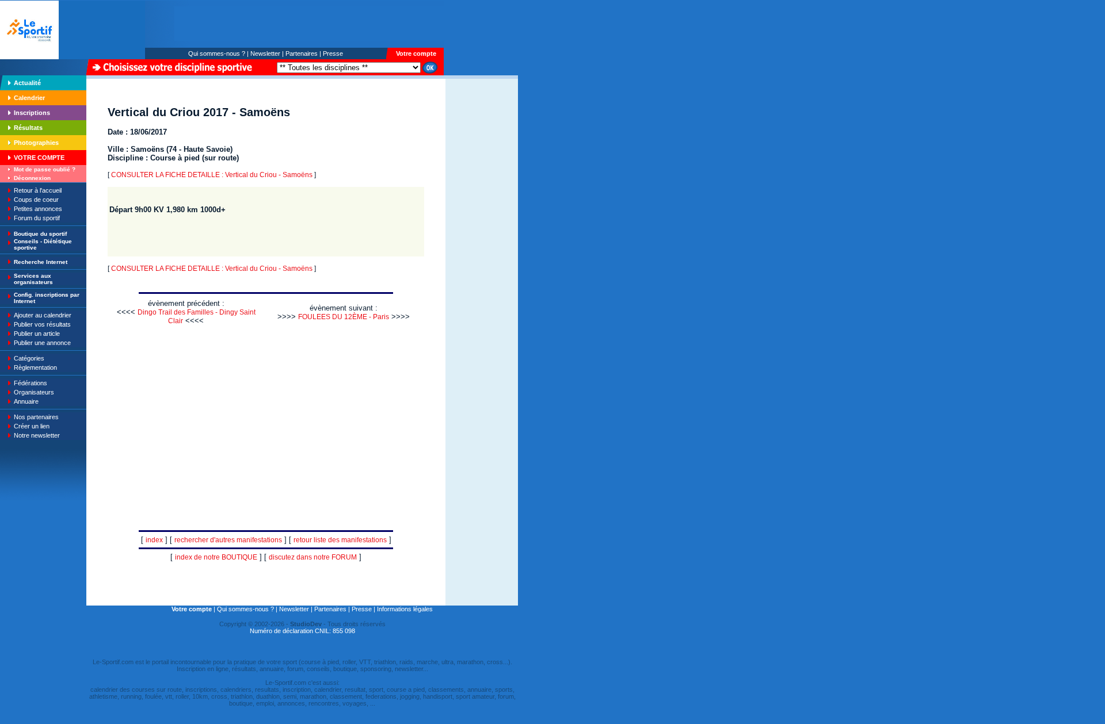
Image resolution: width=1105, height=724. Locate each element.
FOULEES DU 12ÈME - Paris (343, 317)
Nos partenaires (36, 416)
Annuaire (26, 401)
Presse (333, 53)
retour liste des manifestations (340, 540)
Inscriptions (32, 112)
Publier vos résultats (42, 324)
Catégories (29, 358)
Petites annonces (38, 208)
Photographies (36, 142)
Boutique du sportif (40, 234)
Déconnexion (32, 178)
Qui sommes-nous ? (216, 53)
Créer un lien (31, 426)
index (154, 540)
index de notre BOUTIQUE (216, 557)
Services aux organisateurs (33, 279)
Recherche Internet (40, 262)
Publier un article (37, 333)
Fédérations (30, 383)
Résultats (28, 127)
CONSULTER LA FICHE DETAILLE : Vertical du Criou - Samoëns (212, 175)
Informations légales (405, 609)
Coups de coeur (36, 199)
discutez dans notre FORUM (313, 557)
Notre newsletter (37, 435)
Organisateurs (34, 392)
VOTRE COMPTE (39, 157)
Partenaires (301, 53)
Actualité (27, 82)
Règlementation (35, 367)
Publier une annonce (42, 342)
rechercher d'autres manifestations (228, 540)
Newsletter (265, 53)
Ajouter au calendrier (42, 315)
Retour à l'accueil (38, 190)
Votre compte (416, 53)
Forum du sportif (37, 217)
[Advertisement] (481, 158)
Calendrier (29, 97)
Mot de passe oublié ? (44, 169)
